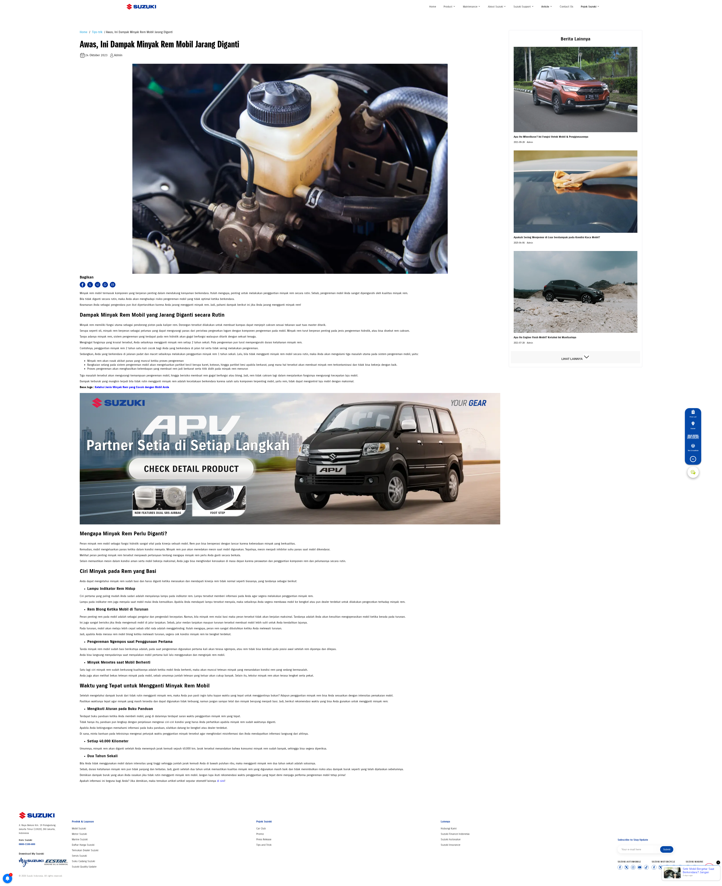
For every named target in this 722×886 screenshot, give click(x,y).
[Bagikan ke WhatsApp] (105, 284)
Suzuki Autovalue (450, 839)
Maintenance (470, 6)
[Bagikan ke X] (90, 284)
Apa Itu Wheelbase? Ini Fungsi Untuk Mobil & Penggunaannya (551, 136)
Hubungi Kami (449, 828)
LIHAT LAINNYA (572, 358)
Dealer (693, 428)
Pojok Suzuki (589, 6)
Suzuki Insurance (450, 845)
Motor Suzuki (79, 834)
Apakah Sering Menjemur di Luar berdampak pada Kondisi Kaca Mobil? (557, 237)
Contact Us (566, 6)
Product (448, 6)
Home (432, 6)
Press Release (263, 839)
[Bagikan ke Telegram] (97, 284)
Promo (260, 834)
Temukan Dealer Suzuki (85, 850)
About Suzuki (496, 6)
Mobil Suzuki (79, 828)
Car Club (261, 828)
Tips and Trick (264, 845)
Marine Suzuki (80, 839)
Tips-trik (96, 32)
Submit (666, 849)
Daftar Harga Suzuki (83, 845)
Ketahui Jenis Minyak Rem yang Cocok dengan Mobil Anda (132, 387)
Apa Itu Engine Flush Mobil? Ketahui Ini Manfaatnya (545, 337)
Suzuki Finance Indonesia (455, 834)
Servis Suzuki (79, 855)
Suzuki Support (522, 6)
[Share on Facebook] (82, 284)
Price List (693, 417)
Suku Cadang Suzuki (83, 861)
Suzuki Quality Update (84, 866)
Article (545, 6)
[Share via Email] (112, 284)
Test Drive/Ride (693, 451)
